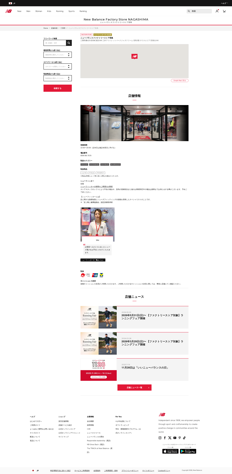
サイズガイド (35, 433)
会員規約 (97, 471)
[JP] (10, 3)
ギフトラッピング (122, 425)
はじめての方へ (36, 421)
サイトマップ (63, 437)
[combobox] (199, 11)
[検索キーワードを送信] (188, 11)
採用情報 (90, 425)
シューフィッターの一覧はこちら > (92, 260)
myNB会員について (123, 421)
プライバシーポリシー (130, 471)
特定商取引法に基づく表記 (60, 471)
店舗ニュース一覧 (134, 387)
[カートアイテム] (224, 11)
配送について (35, 437)
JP (38, 471)
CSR (88, 429)
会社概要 (90, 421)
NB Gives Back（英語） (96, 444)
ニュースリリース (94, 433)
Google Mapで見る (180, 80)
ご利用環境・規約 (111, 471)
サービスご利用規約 (82, 471)
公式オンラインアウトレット (69, 433)
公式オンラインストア (66, 429)
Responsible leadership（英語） (99, 441)
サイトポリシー (148, 471)
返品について (35, 441)
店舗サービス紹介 (65, 425)
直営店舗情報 (63, 421)
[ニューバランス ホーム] (9, 11)
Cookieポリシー (164, 471)
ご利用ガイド (35, 425)
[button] (217, 11)
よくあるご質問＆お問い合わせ (42, 429)
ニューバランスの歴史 (95, 437)
